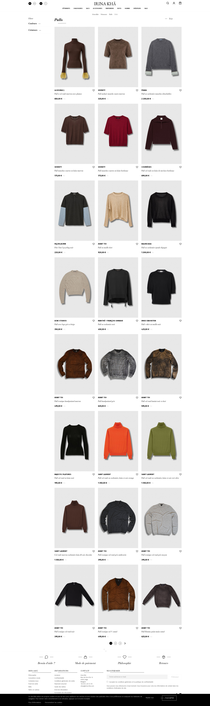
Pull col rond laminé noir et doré (153, 401)
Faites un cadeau (33, 690)
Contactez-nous (33, 681)
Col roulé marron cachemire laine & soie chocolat (73, 555)
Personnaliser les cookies (53, 702)
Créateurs (32, 30)
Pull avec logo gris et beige (64, 324)
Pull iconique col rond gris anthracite (112, 555)
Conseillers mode (34, 678)
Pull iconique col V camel (107, 631)
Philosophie (32, 675)
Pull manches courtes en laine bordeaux (113, 170)
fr (30, 3)
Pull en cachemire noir (106, 324)
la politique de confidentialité (143, 682)
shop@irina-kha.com (87, 686)
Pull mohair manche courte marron (111, 94)
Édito (30, 687)
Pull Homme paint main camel (153, 631)
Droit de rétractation (61, 690)
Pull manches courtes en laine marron (68, 170)
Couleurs (32, 23)
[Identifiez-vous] (174, 3)
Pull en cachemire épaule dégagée (154, 247)
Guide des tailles (60, 687)
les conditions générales (123, 682)
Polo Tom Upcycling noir (63, 247)
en (34, 3)
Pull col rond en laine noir (64, 478)
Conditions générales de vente (64, 681)
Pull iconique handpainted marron (67, 401)
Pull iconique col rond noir (64, 631)
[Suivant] (125, 643)
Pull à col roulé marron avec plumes (68, 94)
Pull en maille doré (105, 247)
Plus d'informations (34, 702)
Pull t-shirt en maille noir (151, 324)
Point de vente (33, 684)
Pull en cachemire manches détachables (156, 94)
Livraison (57, 675)
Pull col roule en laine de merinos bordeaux (157, 170)
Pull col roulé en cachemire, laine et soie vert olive (160, 478)
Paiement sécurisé (60, 684)
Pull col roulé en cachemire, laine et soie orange (116, 478)
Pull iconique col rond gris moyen (154, 555)
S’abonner (175, 677)
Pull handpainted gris (106, 401)
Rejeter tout (150, 698)
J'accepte (169, 698)
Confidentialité (59, 678)
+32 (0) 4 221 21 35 (86, 684)
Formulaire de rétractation (63, 693)
